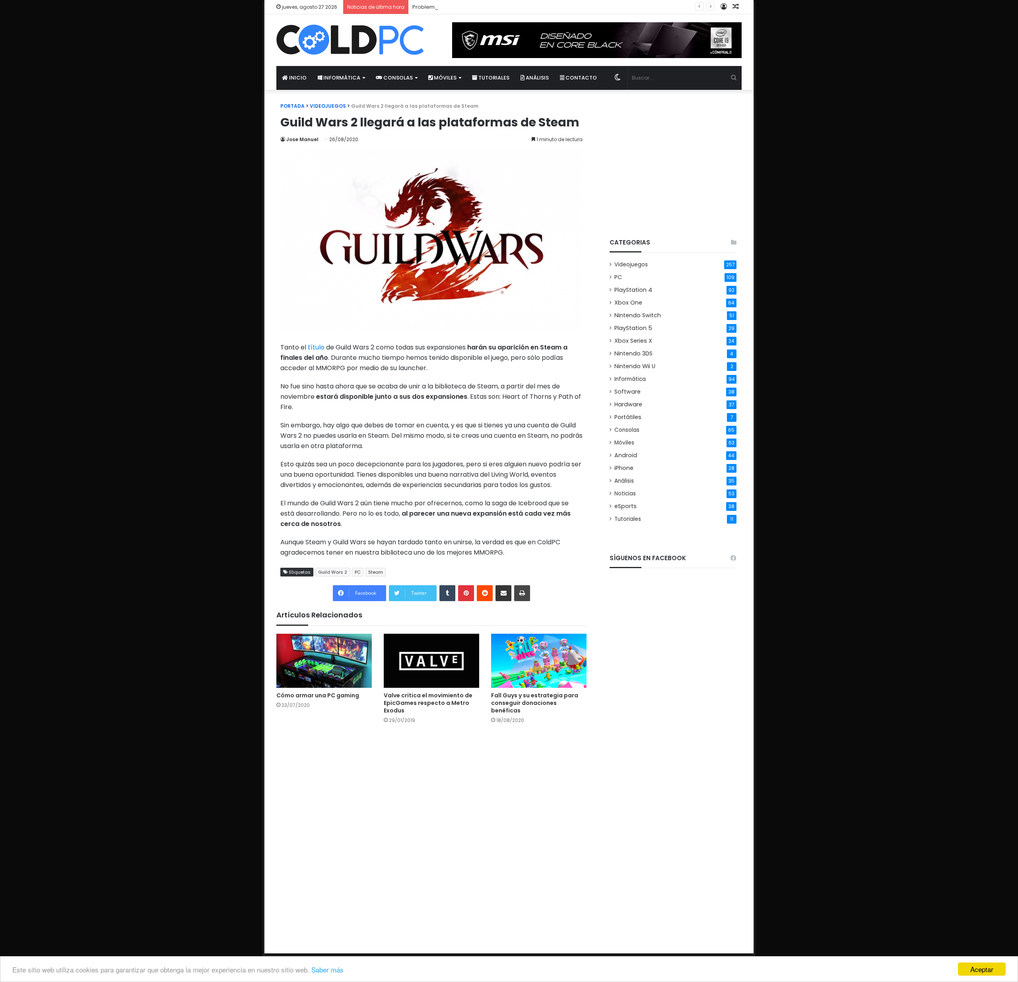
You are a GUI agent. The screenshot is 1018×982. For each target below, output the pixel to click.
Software (627, 392)
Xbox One (628, 303)
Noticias (625, 493)
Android (625, 455)
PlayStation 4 (633, 290)
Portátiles (627, 417)
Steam (375, 572)
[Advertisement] (673, 157)
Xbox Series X (633, 341)
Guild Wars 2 (332, 572)
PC (358, 572)
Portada (292, 106)
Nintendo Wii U (634, 366)
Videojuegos (328, 106)
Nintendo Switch (637, 315)
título (316, 347)
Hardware (628, 404)
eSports (625, 506)
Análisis (537, 78)
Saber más (327, 969)
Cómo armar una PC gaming (317, 695)
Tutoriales (493, 78)
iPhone (623, 468)
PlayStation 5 (633, 328)
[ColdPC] (350, 40)
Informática (341, 78)
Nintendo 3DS (633, 353)
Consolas (397, 78)
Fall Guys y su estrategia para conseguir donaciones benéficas (534, 702)
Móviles (445, 78)
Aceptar (981, 969)
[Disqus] (431, 831)
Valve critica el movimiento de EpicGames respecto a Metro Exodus (428, 702)
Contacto (580, 78)
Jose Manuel (302, 139)
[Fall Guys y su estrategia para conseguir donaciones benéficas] (539, 660)
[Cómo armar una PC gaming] (324, 660)
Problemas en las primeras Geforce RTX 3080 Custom (481, 7)
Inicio (297, 78)
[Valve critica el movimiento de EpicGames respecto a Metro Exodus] (431, 660)
